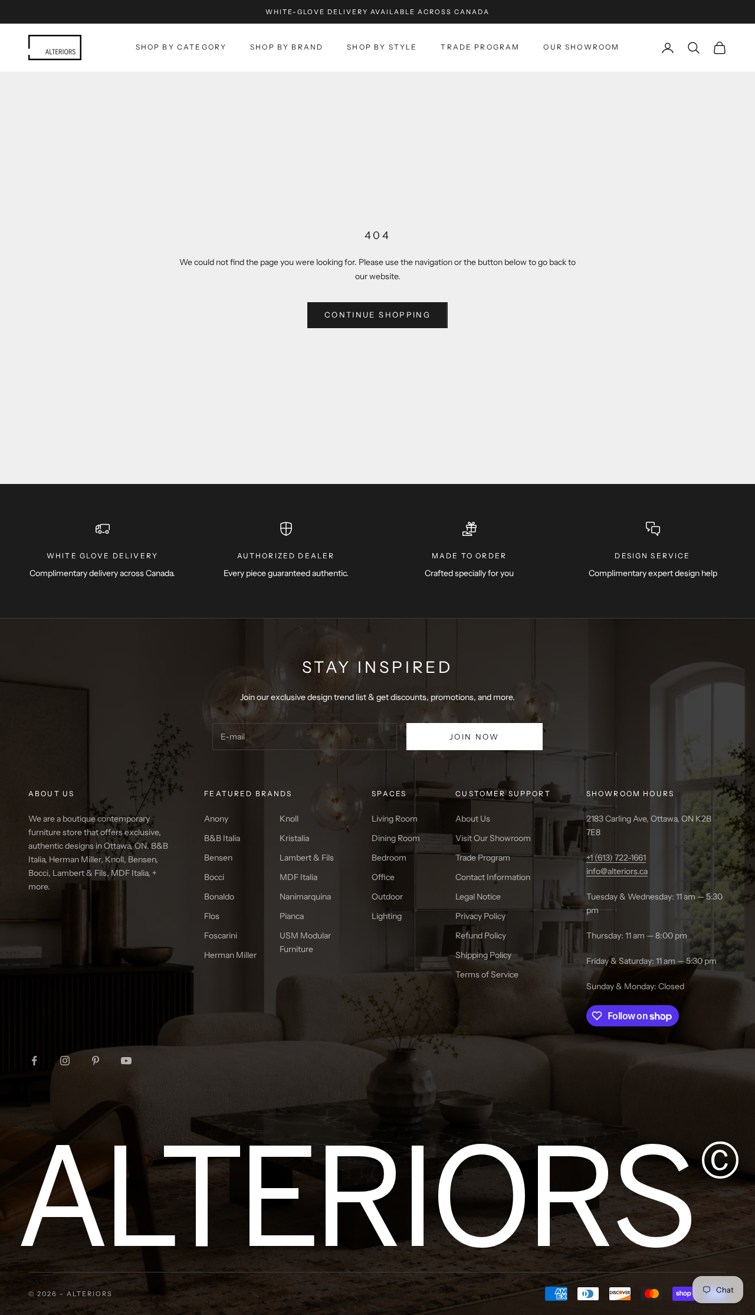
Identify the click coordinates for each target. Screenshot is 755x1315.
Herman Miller (230, 955)
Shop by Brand (286, 46)
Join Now (474, 736)
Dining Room (396, 838)
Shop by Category (181, 46)
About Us (472, 818)
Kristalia (294, 838)
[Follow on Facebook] (34, 1061)
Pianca (292, 916)
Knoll (289, 818)
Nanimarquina (305, 896)
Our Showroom (581, 46)
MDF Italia (298, 877)
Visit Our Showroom (493, 838)
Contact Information (492, 877)
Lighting (387, 916)
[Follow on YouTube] (126, 1061)
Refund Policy (480, 935)
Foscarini (220, 935)
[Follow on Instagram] (65, 1061)
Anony (216, 818)
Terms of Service (486, 974)
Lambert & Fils (307, 857)
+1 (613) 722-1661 (616, 857)
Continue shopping (377, 314)
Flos (211, 916)
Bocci (214, 877)
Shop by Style (382, 46)
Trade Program (480, 46)
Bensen (218, 857)
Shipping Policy (483, 955)
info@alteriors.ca (617, 871)
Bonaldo (219, 896)
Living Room (395, 818)
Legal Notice (478, 896)
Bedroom (389, 857)
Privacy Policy (480, 916)
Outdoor (387, 896)
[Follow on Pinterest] (95, 1061)
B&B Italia (222, 838)
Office (383, 877)
